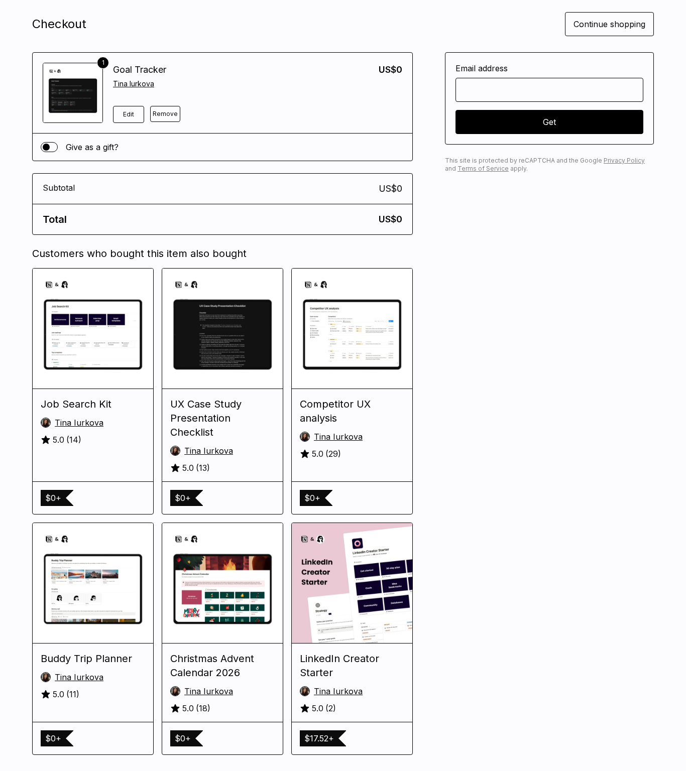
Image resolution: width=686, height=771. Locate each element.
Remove (165, 113)
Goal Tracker (139, 69)
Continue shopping (609, 24)
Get (549, 122)
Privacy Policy (624, 160)
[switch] (49, 147)
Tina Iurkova (133, 83)
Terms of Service (483, 168)
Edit (128, 114)
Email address (481, 68)
